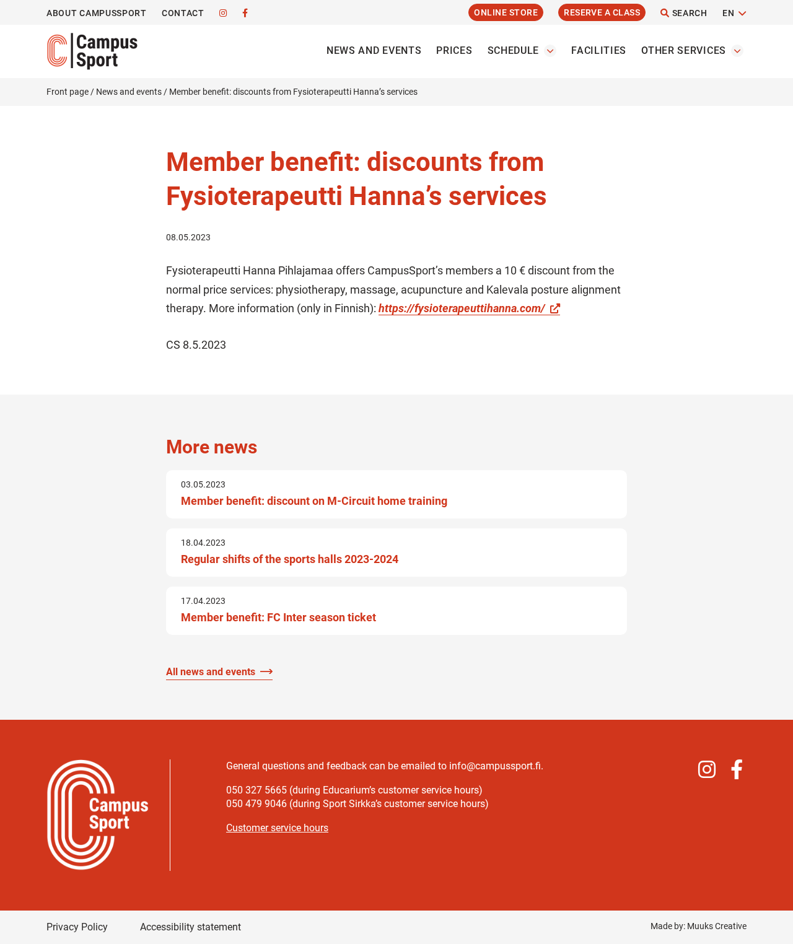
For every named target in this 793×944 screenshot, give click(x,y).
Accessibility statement (190, 927)
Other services (683, 50)
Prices (454, 50)
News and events (374, 50)
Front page (67, 92)
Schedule (514, 50)
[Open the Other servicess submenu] (737, 51)
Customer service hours (277, 828)
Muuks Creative (717, 926)
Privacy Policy (77, 927)
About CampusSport (96, 13)
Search (689, 13)
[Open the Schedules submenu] (550, 51)
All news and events (210, 672)
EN (728, 13)
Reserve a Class (602, 12)
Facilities (598, 50)
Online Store (506, 12)
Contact (183, 13)
